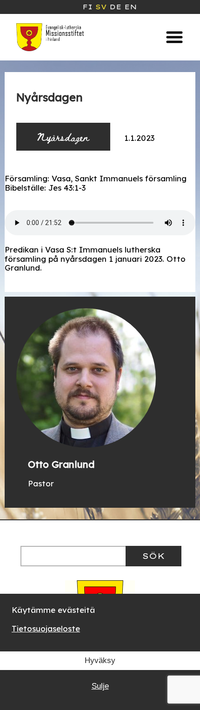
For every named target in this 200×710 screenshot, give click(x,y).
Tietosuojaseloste (46, 628)
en (130, 7)
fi (87, 7)
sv (101, 7)
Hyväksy (100, 660)
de (115, 7)
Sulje (100, 686)
